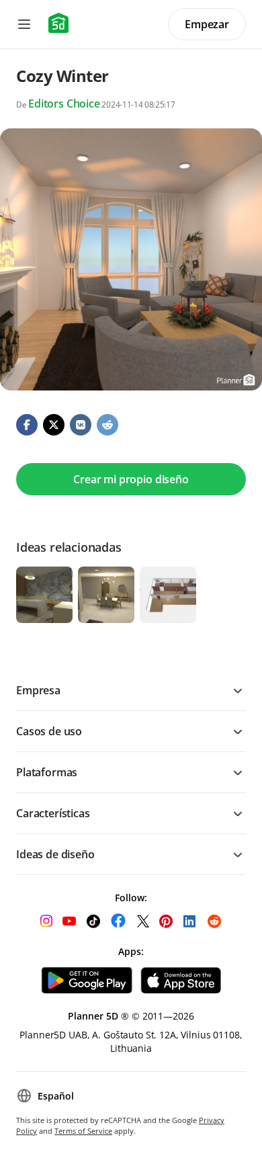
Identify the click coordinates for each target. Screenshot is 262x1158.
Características (53, 813)
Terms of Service (83, 1131)
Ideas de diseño (55, 854)
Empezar (207, 24)
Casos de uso (49, 731)
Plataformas (46, 772)
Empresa (38, 690)
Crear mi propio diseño (130, 479)
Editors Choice (64, 103)
